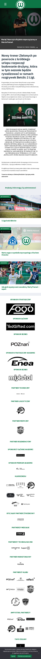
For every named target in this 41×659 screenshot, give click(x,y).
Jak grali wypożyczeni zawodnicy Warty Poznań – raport (20, 288)
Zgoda (13, 656)
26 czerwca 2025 (5, 231)
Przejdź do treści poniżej (26, 47)
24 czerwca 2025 (5, 199)
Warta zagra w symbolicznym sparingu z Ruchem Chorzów (20, 254)
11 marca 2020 (5, 266)
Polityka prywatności (24, 656)
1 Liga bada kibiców (9, 221)
